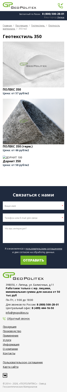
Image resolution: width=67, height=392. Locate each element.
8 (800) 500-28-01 (53, 14)
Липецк (60, 17)
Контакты (9, 353)
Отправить (33, 260)
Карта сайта (10, 367)
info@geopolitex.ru (17, 312)
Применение (10, 335)
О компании (10, 349)
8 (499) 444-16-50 (43, 308)
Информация (11, 344)
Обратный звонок (18, 318)
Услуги (7, 340)
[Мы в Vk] (5, 375)
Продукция (9, 326)
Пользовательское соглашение (23, 362)
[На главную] (19, 5)
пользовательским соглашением (43, 248)
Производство (12, 331)
